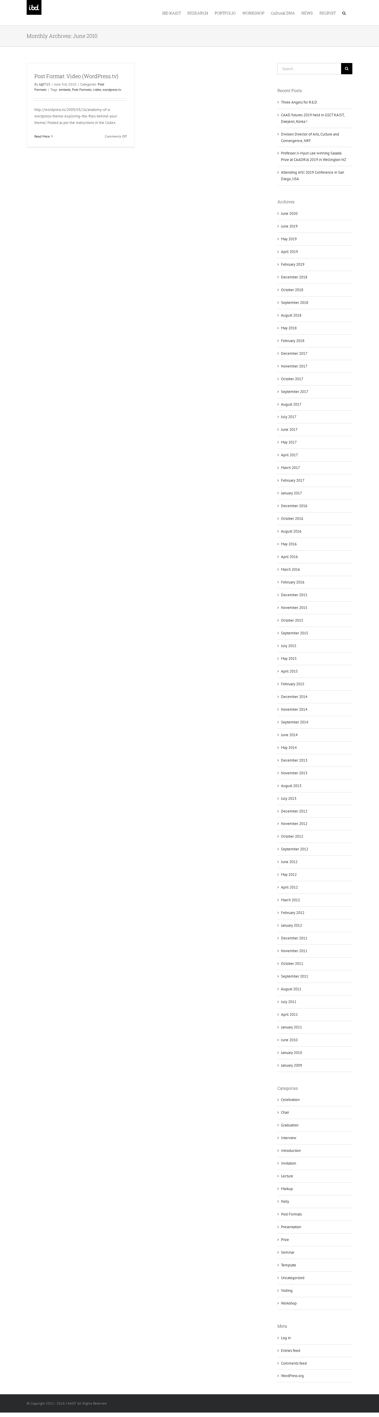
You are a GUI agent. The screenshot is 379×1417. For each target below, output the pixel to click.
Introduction (291, 1150)
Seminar (287, 1252)
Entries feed (290, 1350)
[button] (344, 12)
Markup (287, 1188)
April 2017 (289, 454)
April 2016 (289, 556)
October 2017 (292, 378)
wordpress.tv (111, 89)
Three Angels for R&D (299, 102)
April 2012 (289, 887)
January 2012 (291, 925)
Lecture (287, 1176)
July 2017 (288, 416)
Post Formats (81, 89)
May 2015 (289, 658)
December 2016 (294, 505)
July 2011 (288, 1001)
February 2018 (292, 340)
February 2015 (292, 683)
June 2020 (289, 213)
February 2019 (292, 264)
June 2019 (289, 226)
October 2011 (292, 963)
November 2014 (294, 709)
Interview (288, 1137)
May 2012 (289, 874)
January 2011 (291, 1027)
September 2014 (294, 722)
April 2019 (289, 251)
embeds (64, 89)
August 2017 (291, 404)
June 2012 (289, 861)
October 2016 (292, 518)
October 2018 (292, 289)
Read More (42, 136)
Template (288, 1265)
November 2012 (294, 823)
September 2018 (294, 302)
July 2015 (288, 645)
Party (285, 1201)
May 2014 (289, 747)
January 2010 (291, 1052)
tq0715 (44, 84)
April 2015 (289, 671)
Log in (286, 1337)
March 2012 (290, 899)
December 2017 (294, 353)
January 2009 (291, 1065)
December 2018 (294, 277)
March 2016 (290, 569)
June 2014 (289, 734)
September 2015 (294, 633)
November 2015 (294, 607)
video (97, 89)
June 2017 (289, 429)
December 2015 (294, 594)
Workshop (289, 1303)
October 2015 (292, 620)
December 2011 (294, 938)
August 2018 (291, 315)
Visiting (287, 1290)
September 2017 (294, 391)
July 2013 (288, 798)
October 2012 (292, 836)
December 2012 (294, 811)
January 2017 (291, 493)
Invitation (288, 1163)
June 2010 (289, 1039)
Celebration (290, 1099)
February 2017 (292, 480)
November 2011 (294, 950)
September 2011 (294, 976)
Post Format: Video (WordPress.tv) (76, 76)
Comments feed (294, 1363)
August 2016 (291, 531)
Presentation (291, 1226)
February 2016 (292, 582)
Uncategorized (292, 1277)
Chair (285, 1112)
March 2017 (290, 467)
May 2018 (289, 328)
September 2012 (294, 849)
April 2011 (289, 1014)
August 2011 (291, 989)
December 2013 (294, 760)
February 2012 (292, 912)
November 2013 (294, 773)
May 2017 (289, 442)
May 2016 (289, 544)
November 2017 (294, 366)
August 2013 (291, 785)
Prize (285, 1239)
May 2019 (289, 238)
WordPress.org (292, 1375)
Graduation (289, 1125)
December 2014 (294, 696)
